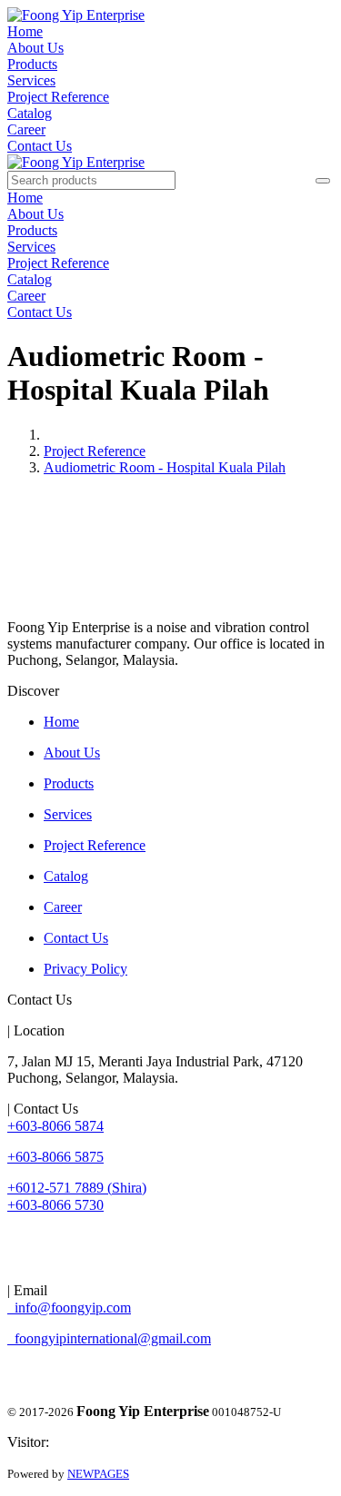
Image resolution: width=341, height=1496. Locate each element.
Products (32, 64)
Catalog (29, 113)
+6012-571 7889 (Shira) (76, 1187)
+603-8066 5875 (55, 1156)
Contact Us (39, 146)
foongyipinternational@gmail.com (109, 1338)
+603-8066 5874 (55, 1126)
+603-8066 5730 (55, 1205)
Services (31, 80)
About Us (35, 47)
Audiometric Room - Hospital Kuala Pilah (165, 467)
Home (25, 31)
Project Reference (58, 96)
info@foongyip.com (69, 1307)
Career (26, 129)
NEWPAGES (98, 1474)
